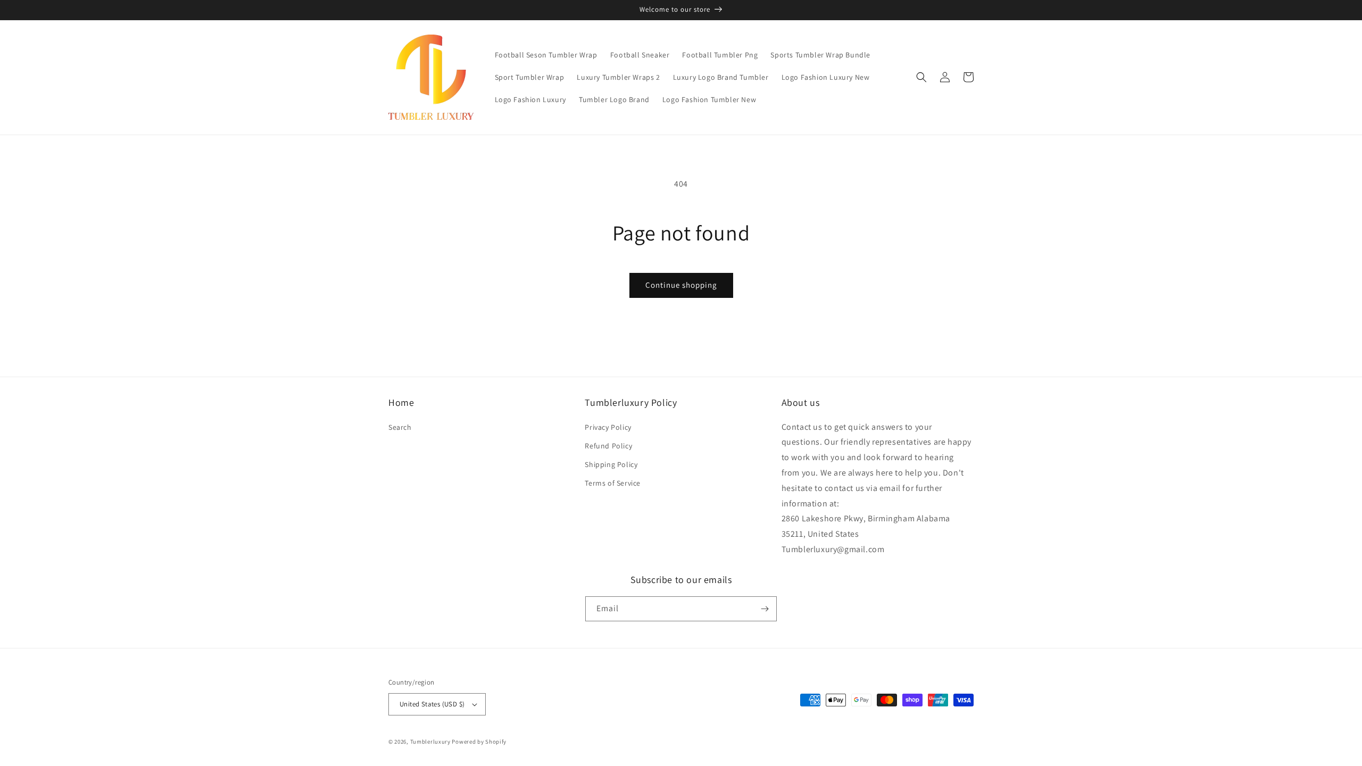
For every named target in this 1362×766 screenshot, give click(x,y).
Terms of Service (613, 483)
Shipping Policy (611, 464)
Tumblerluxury (430, 741)
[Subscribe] (764, 608)
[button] (921, 77)
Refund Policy (608, 446)
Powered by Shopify (479, 741)
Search (400, 427)
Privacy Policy (608, 427)
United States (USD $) (432, 704)
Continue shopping (681, 285)
